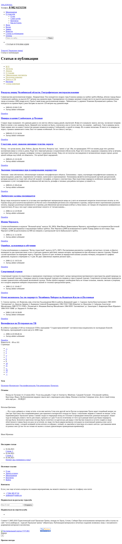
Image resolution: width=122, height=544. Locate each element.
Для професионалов (27, 386)
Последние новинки (14, 77)
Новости (9, 31)
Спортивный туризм (11, 271)
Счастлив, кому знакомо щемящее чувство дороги (27, 144)
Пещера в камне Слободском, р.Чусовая (22, 118)
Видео (8, 27)
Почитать (54, 386)
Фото (8, 25)
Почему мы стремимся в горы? (18, 460)
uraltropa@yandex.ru (14, 495)
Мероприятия (11, 12)
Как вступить (15, 23)
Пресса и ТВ (11, 79)
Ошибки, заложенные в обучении (18, 245)
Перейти (4, 114)
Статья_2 (9, 455)
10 (7, 364)
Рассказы (9, 82)
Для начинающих (43, 386)
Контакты (14, 21)
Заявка (8, 29)
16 (7, 370)
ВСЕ (8, 66)
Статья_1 (9, 451)
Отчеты (9, 36)
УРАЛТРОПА (6, 5)
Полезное (5, 386)
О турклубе (10, 14)
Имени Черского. (10, 222)
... (6, 355)
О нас (12, 16)
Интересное (14, 386)
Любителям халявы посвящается (18, 196)
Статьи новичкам (13, 84)
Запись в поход (12, 473)
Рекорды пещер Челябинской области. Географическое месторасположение (40, 92)
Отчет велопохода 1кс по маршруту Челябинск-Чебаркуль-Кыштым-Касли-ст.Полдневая (47, 297)
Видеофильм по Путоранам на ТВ (18, 323)
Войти (8, 480)
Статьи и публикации (14, 34)
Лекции (9, 71)
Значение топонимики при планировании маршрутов (29, 170)
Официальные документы (16, 75)
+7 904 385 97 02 (12, 493)
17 (7, 372)
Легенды (9, 69)
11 (7, 366)
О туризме (10, 73)
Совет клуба (15, 19)
